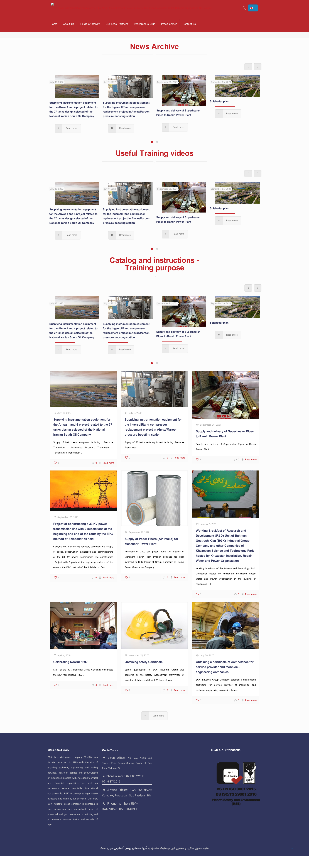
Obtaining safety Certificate (144, 662)
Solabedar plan (219, 101)
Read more (108, 463)
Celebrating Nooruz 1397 (70, 662)
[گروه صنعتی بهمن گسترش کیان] (132, 8)
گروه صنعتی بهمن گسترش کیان (127, 848)
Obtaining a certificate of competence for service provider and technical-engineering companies (225, 667)
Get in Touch (110, 750)
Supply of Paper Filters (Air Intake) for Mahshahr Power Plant (151, 541)
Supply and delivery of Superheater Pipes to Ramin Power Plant (178, 112)
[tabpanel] (74, 105)
